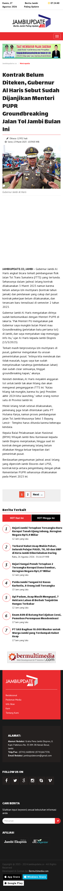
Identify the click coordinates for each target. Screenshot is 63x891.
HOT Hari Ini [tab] (17, 518)
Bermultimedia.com (38, 871)
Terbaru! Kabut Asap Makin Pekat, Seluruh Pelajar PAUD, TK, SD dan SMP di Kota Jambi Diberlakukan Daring (36, 550)
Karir (8, 708)
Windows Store (36, 876)
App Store (14, 876)
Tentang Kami (12, 712)
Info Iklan (10, 704)
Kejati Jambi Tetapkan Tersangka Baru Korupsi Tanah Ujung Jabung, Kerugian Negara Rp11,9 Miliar (37, 532)
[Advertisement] (31, 230)
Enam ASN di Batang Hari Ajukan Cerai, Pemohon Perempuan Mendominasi (36, 617)
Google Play (15, 883)
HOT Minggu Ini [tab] (46, 518)
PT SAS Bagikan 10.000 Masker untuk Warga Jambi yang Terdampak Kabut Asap (36, 633)
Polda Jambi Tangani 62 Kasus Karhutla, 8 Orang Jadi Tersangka (33, 584)
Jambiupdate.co (9, 63)
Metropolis (25, 63)
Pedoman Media (13, 699)
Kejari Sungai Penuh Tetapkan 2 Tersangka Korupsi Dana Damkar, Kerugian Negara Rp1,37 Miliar (34, 568)
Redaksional (11, 695)
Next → (38, 494)
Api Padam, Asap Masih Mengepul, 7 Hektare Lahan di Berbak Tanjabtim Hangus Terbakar (35, 600)
